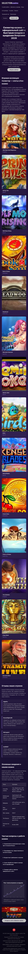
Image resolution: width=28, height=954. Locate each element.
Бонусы (16, 10)
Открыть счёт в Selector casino (14, 920)
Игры (22, 7)
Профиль (5, 18)
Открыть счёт (14, 18)
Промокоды (13, 14)
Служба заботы (6, 7)
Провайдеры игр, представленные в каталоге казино (13, 851)
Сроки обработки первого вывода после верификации (13, 863)
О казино (11, 10)
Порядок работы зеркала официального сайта (10, 870)
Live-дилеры (5, 10)
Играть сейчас (14, 69)
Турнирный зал (5, 14)
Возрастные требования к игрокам (13, 857)
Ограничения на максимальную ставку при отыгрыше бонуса (14, 844)
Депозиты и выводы (15, 7)
